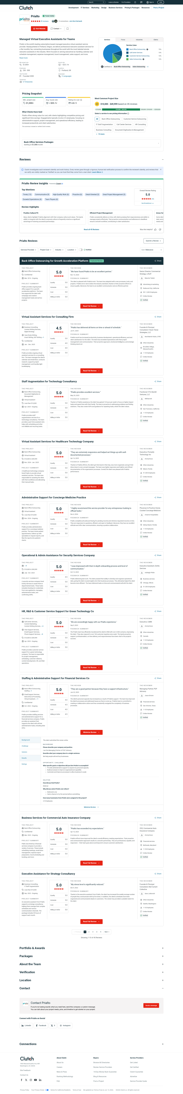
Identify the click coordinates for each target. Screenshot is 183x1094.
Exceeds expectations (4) (32, 199)
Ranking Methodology (65, 1076)
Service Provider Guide (138, 1081)
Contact (56, 29)
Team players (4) (51, 199)
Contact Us (24, 1075)
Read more (23, 58)
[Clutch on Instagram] (30, 1079)
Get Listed (134, 1063)
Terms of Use (77, 1090)
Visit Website (40, 29)
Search (91, 2)
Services (107, 40)
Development (74, 8)
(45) (152, 199)
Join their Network (75, 21)
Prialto (35, 16)
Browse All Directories (101, 1063)
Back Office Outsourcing (137, 49)
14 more (101, 134)
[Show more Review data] (91, 306)
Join (160, 2)
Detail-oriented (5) (92, 194)
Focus (123, 40)
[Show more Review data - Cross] (158, 739)
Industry (58, 250)
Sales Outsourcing (135, 59)
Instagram (67, 1026)
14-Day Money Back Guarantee (104, 1072)
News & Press (62, 1072)
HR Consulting (140, 124)
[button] (28, 250)
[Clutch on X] (26, 1079)
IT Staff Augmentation (104, 124)
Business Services (116, 8)
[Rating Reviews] (35, 21)
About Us (60, 1063)
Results (24, 758)
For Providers (126, 2)
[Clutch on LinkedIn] (40, 1079)
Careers (59, 1067)
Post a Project (158, 8)
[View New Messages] (141, 2)
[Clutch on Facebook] (21, 1079)
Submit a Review (152, 241)
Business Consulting (103, 130)
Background (26, 740)
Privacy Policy (24, 1090)
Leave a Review (114, 2)
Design (104, 8)
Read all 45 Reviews (91, 229)
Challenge (25, 746)
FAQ (58, 1081)
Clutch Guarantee (136, 1072)
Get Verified (134, 1067)
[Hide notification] (161, 169)
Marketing (95, 8)
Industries (139, 40)
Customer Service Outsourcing (139, 56)
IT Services (85, 8)
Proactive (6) (77, 194)
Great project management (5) (114, 194)
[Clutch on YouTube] (35, 1079)
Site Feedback (25, 1070)
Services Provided (27, 250)
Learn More (96, 172)
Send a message (151, 1005)
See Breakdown (146, 203)
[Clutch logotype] (26, 8)
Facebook (42, 1026)
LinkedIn (28, 1026)
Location (70, 250)
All (97, 119)
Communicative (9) (42, 194)
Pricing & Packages (132, 8)
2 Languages (66, 76)
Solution (24, 752)
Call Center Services (136, 52)
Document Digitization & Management (129, 130)
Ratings (24, 764)
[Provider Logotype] (24, 19)
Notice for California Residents (61, 1090)
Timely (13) (27, 194)
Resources (146, 8)
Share (159, 261)
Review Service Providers (102, 1067)
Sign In (151, 2)
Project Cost (44, 250)
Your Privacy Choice (37, 1090)
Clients (156, 40)
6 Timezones (28, 82)
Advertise (133, 1076)
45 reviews (45, 21)
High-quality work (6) (61, 194)
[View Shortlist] (135, 2)
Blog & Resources (99, 1076)
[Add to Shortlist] (67, 28)
